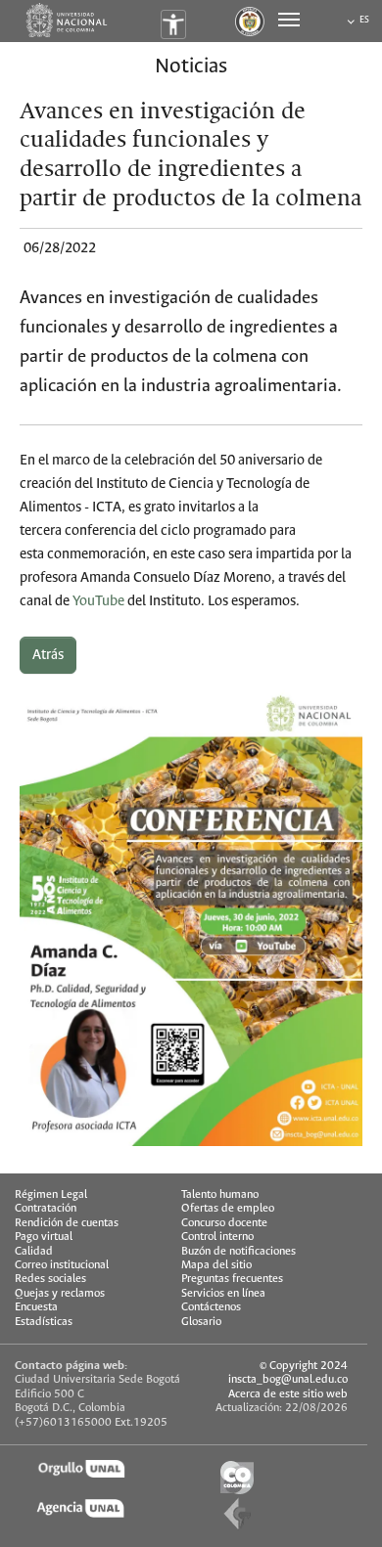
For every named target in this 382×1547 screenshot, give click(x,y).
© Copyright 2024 (304, 1365)
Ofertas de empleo (227, 1208)
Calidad (34, 1251)
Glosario (201, 1321)
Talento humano (220, 1194)
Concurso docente (224, 1222)
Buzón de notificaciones (238, 1251)
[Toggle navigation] (289, 19)
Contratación (45, 1208)
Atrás (48, 655)
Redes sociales (50, 1278)
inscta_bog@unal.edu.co (288, 1379)
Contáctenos (211, 1307)
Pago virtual (43, 1236)
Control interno (217, 1236)
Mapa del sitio (216, 1265)
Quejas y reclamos (60, 1293)
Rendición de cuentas (67, 1222)
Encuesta (36, 1307)
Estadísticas (43, 1321)
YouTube (98, 601)
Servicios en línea (223, 1293)
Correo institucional (62, 1265)
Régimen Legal (51, 1194)
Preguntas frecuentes (232, 1278)
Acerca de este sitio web (288, 1394)
